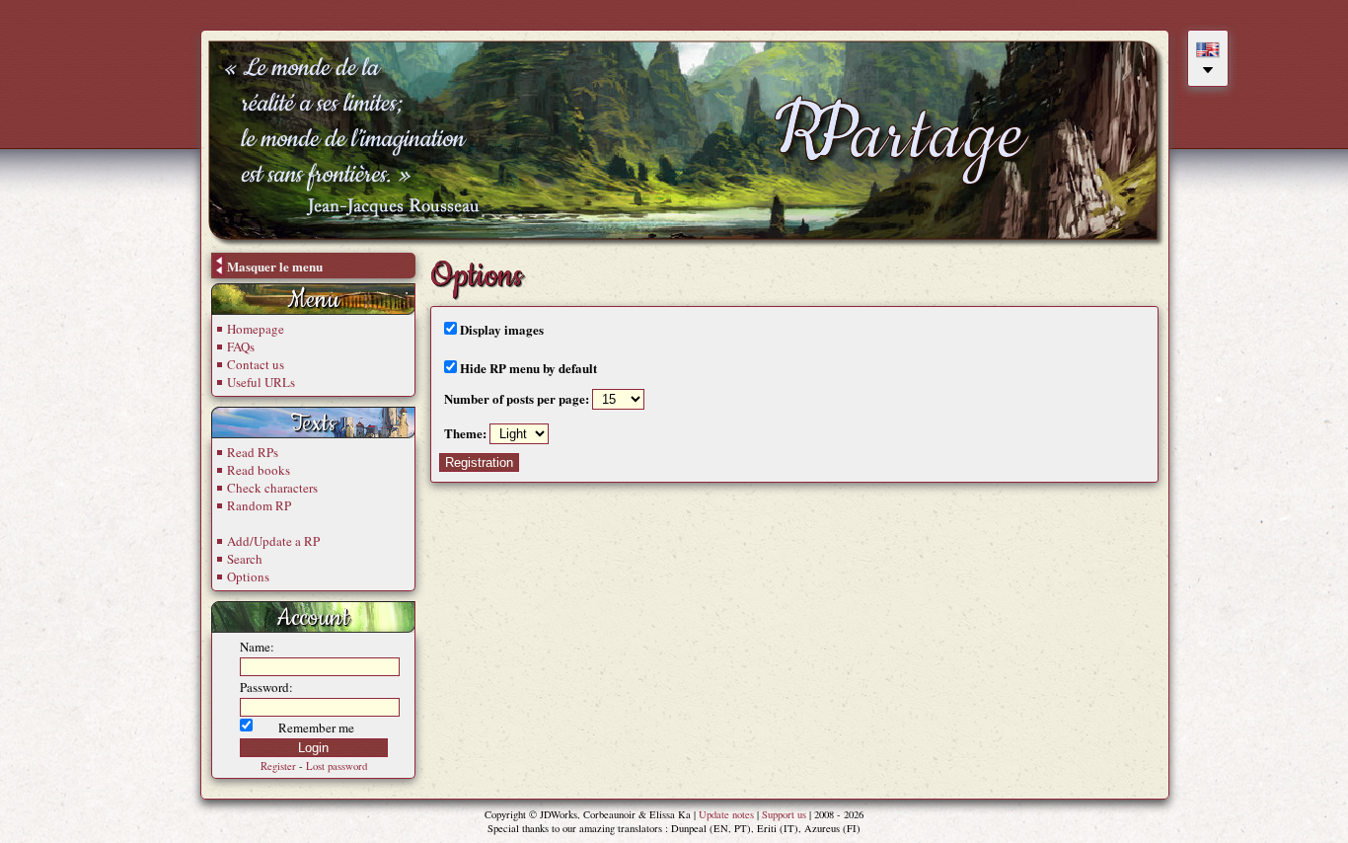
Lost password (336, 766)
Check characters (272, 488)
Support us (784, 814)
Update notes (726, 814)
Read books (258, 470)
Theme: (465, 432)
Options (248, 576)
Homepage (255, 329)
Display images (500, 329)
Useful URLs (261, 382)
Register (278, 766)
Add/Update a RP (273, 541)
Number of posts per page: (518, 398)
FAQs (241, 346)
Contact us (255, 364)
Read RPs (252, 452)
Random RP (259, 505)
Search (244, 559)
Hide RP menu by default (527, 367)
